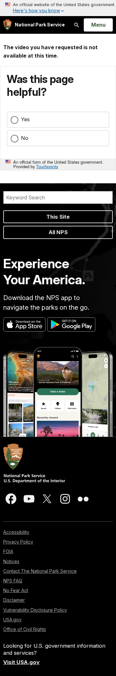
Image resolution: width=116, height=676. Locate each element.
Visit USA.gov (21, 662)
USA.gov (12, 619)
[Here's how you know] (58, 8)
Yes (25, 119)
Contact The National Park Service (40, 571)
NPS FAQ (12, 580)
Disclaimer (14, 600)
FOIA (8, 551)
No (24, 138)
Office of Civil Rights (24, 629)
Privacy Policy (18, 541)
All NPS (58, 232)
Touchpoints (47, 166)
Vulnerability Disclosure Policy (35, 610)
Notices (11, 561)
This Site (58, 217)
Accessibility (16, 532)
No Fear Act (15, 590)
